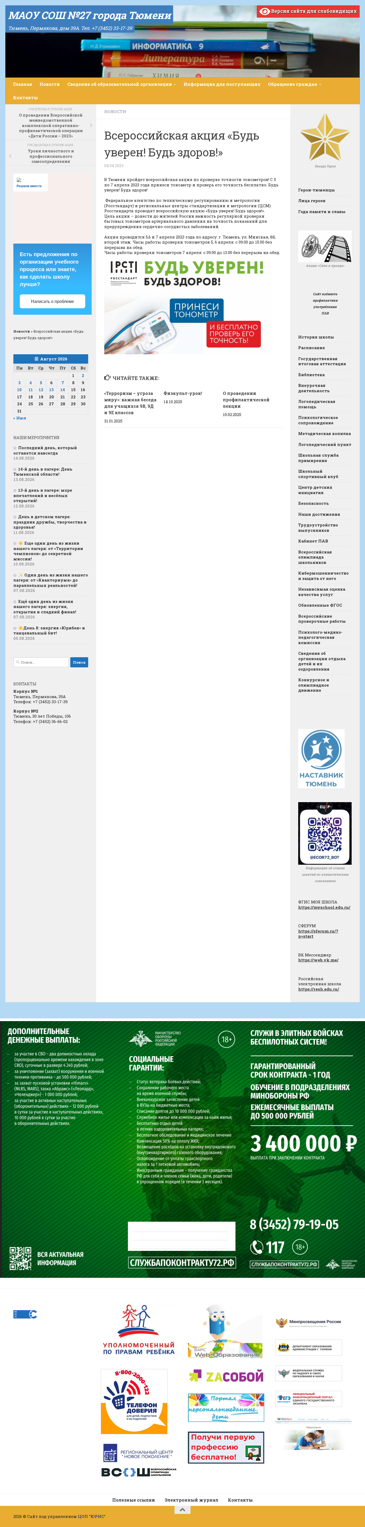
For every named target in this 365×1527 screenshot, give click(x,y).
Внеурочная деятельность (314, 388)
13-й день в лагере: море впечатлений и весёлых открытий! (42, 495)
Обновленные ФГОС (320, 605)
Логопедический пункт (324, 444)
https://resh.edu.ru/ (318, 989)
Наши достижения (319, 514)
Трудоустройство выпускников (318, 527)
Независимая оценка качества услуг (321, 591)
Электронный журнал (191, 1500)
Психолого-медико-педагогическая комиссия (320, 637)
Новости (50, 84)
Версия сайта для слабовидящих (313, 11)
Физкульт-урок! (183, 393)
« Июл (19, 418)
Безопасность (313, 503)
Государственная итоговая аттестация (322, 361)
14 (62, 389)
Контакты (25, 97)
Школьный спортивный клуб (318, 473)
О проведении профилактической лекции (246, 399)
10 (19, 389)
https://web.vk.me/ (318, 960)
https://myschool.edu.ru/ (324, 907)
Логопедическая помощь (316, 404)
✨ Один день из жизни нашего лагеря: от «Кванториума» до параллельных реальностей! (50, 580)
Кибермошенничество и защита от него (323, 575)
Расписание (311, 347)
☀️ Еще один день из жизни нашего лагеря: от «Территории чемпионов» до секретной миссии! (48, 550)
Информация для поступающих (222, 84)
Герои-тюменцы (316, 190)
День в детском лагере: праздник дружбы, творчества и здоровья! (50, 522)
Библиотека (311, 374)
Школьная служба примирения (318, 457)
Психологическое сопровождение (318, 420)
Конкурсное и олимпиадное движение (313, 685)
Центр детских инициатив (315, 489)
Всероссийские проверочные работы (322, 618)
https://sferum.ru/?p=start (318, 933)
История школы (316, 337)
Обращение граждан (292, 84)
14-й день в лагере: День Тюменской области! (42, 471)
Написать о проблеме (52, 301)
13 (51, 389)
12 (41, 389)
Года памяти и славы (321, 211)
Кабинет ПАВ (313, 541)
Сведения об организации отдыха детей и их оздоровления (321, 661)
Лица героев (311, 200)
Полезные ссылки (133, 1500)
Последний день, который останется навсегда (45, 450)
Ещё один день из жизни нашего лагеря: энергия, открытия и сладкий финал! (44, 606)
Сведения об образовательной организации (119, 84)
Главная (22, 84)
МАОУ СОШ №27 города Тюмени (89, 15)
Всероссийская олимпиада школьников (315, 557)
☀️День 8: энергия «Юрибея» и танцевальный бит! (49, 630)
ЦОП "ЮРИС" (92, 1516)
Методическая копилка (324, 433)
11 (31, 389)
